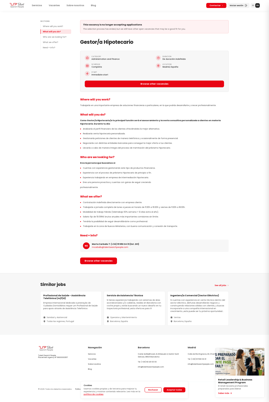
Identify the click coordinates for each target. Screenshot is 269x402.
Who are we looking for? (54, 37)
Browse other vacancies (154, 83)
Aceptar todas (174, 389)
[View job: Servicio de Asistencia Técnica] (134, 308)
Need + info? (49, 47)
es (253, 5)
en (257, 5)
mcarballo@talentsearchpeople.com (110, 247)
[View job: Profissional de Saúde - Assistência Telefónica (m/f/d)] (70, 308)
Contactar (215, 5)
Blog (93, 5)
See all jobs (220, 285)
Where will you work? (53, 26)
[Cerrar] (261, 352)
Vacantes (54, 5)
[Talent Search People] (17, 5)
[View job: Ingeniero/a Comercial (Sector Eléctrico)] (198, 308)
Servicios (37, 5)
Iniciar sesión (236, 5)
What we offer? (50, 42)
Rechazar (153, 389)
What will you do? (52, 31)
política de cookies (93, 394)
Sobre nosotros (75, 5)
